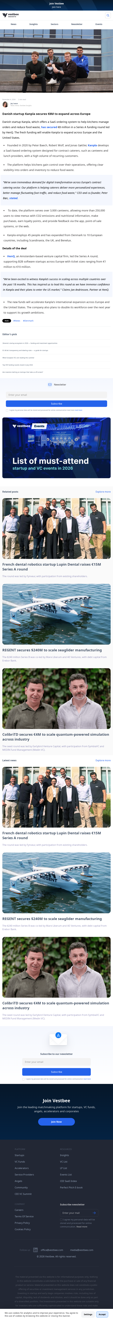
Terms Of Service (24, 1216)
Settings (88, 1314)
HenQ (11, 256)
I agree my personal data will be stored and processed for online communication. (77, 1223)
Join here (56, 7)
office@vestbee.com (52, 1250)
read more (78, 410)
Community (21, 1187)
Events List (66, 1174)
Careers (19, 1210)
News (13, 24)
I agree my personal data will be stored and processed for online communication (58, 1079)
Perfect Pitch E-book (71, 1187)
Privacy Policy (22, 1222)
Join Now (56, 1121)
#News (16, 320)
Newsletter (76, 24)
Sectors (54, 24)
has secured (49, 127)
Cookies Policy (23, 1229)
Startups (19, 1155)
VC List (63, 1161)
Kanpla (92, 145)
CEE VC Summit (23, 1194)
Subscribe (56, 1071)
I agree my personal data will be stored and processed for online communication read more (45, 410)
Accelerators (22, 1168)
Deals (7, 321)
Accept (102, 1314)
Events (98, 24)
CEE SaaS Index (68, 1181)
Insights (33, 24)
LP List (63, 1168)
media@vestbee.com (81, 1250)
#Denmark (28, 320)
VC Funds (20, 1161)
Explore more (103, 491)
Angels (18, 1181)
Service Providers (24, 1174)
